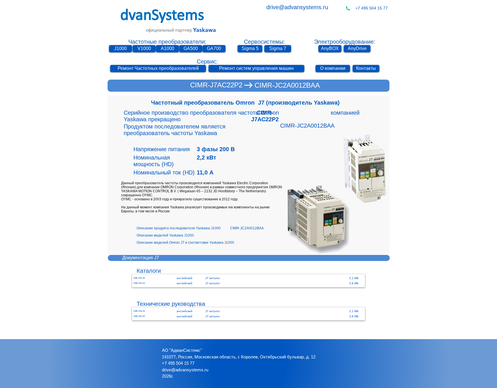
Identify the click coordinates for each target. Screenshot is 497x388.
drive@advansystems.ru (297, 7)
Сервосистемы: (264, 42)
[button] (183, 228)
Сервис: (207, 61)
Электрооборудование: (344, 42)
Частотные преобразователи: (167, 42)
